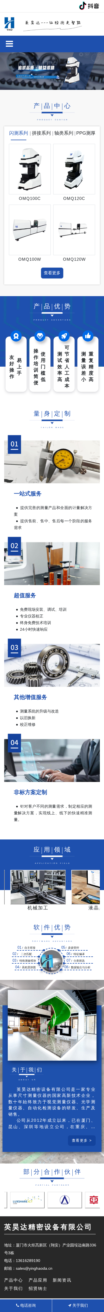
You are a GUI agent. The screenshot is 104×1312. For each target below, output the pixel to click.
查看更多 (52, 272)
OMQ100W (29, 259)
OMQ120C (74, 198)
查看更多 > (82, 1140)
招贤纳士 (38, 1288)
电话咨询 (27, 1305)
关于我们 (13, 1288)
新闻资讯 (62, 1280)
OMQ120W (74, 259)
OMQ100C (30, 198)
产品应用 (38, 1280)
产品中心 (13, 1280)
